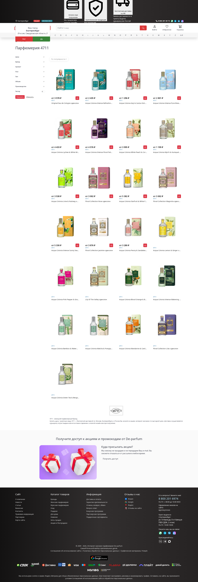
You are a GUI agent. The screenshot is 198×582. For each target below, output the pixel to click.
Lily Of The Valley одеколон (96, 299)
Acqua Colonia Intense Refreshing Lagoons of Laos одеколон (109, 103)
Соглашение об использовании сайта (66, 551)
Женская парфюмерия (59, 502)
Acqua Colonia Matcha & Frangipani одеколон (103, 348)
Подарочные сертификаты (96, 517)
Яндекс (130, 505)
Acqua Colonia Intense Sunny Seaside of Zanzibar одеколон (74, 250)
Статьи (18, 505)
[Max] (182, 21)
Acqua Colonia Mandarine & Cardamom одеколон (138, 348)
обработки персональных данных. (119, 578)
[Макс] (169, 541)
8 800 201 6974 (168, 498)
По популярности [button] (58, 59)
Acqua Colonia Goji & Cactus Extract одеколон (137, 103)
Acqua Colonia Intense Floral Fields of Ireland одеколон (107, 152)
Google (130, 502)
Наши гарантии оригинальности (97, 43)
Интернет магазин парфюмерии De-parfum (104, 546)
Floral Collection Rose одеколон (97, 201)
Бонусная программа (94, 511)
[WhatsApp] (172, 21)
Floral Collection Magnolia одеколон (167, 201)
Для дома (54, 514)
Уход (52, 508)
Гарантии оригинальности (96, 502)
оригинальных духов (108, 548)
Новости (18, 502)
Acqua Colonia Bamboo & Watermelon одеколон (70, 348)
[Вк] (179, 21)
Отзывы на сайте (135, 508)
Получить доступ (110, 459)
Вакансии (19, 508)
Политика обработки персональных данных (101, 551)
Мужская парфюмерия (60, 505)
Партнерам (19, 517)
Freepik (144, 551)
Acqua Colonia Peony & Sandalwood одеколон (137, 250)
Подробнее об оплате (72, 43)
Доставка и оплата (93, 499)
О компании (20, 499)
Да (41, 39)
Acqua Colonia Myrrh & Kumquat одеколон (170, 152)
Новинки (54, 517)
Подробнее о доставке (122, 49)
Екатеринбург (23, 21)
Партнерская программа (96, 514)
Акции (36, 21)
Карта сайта (20, 520)
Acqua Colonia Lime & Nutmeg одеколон (67, 201)
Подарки (54, 511)
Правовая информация (24, 514)
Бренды (54, 499)
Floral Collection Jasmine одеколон (99, 250)
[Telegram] (175, 21)
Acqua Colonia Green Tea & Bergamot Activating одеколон (74, 398)
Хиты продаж (56, 520)
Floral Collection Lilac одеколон (165, 348)
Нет (24, 39)
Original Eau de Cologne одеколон (65, 103)
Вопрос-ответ (91, 508)
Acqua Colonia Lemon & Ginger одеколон (169, 250)
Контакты (19, 511)
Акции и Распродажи (59, 523)
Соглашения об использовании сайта (87, 578)
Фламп (130, 499)
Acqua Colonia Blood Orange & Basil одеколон (137, 299)
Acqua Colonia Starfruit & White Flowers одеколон (139, 201)
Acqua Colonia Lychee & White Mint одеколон (69, 152)
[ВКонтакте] (160, 541)
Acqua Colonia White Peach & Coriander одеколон (139, 152)
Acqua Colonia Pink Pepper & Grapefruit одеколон (71, 299)
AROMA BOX (47, 21)
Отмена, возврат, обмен (95, 505)
